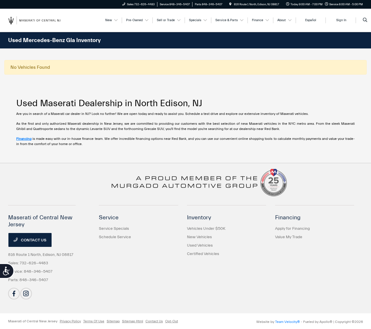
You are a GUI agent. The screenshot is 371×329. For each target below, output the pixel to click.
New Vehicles (199, 237)
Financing (24, 139)
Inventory (199, 217)
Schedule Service (115, 237)
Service (109, 217)
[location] (230, 4)
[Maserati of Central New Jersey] (34, 20)
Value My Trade (288, 237)
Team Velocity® (287, 322)
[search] (365, 20)
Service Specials (114, 228)
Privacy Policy (70, 321)
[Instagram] (26, 293)
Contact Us (33, 240)
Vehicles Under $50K (206, 228)
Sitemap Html (132, 321)
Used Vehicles (200, 245)
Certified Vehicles (203, 254)
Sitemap (113, 321)
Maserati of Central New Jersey (32, 321)
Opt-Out (171, 321)
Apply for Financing (292, 228)
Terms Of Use (93, 321)
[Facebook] (14, 293)
